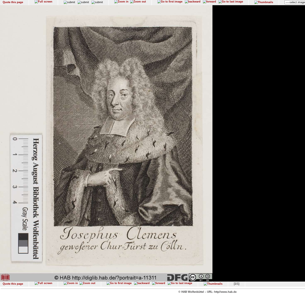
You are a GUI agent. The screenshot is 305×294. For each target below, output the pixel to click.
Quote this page (13, 2)
